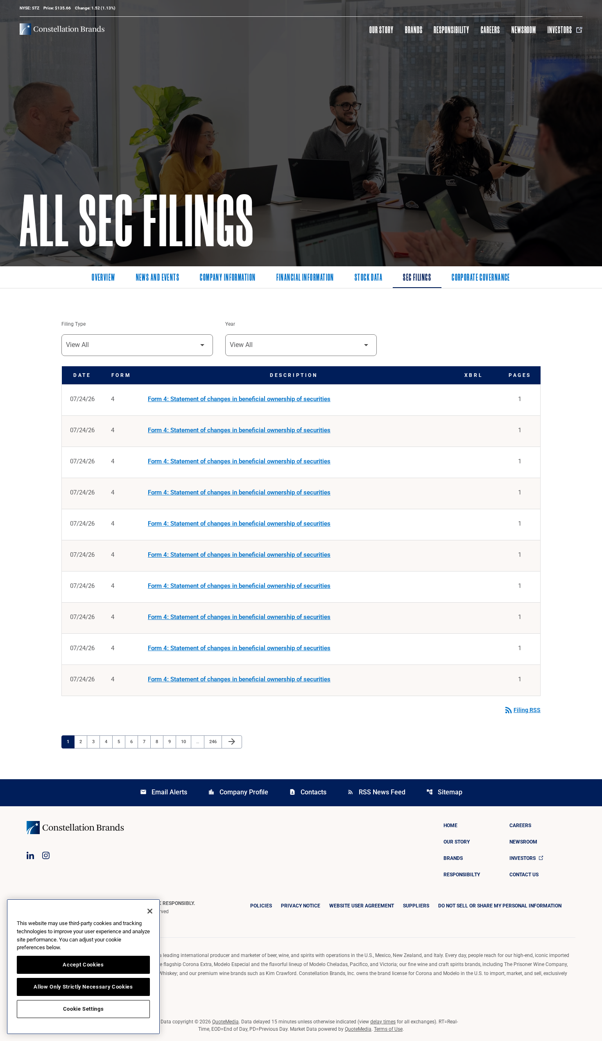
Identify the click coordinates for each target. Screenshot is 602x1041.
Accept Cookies (83, 965)
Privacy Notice (300, 906)
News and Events (158, 278)
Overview (103, 278)
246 (214, 741)
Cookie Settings (83, 1009)
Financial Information (305, 278)
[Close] (150, 911)
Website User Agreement (361, 906)
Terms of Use (388, 1029)
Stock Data (368, 278)
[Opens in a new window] (30, 855)
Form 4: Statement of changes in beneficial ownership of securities (239, 399)
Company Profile (238, 792)
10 (186, 741)
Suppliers (416, 906)
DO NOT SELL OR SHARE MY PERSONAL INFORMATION (499, 906)
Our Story (381, 30)
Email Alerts (163, 792)
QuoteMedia (225, 1022)
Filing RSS (522, 710)
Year (230, 324)
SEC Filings (417, 278)
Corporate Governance (481, 278)
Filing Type (73, 324)
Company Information (228, 278)
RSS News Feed (376, 792)
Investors (560, 30)
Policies (261, 906)
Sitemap (444, 792)
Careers (490, 30)
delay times (383, 1022)
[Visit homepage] (62, 29)
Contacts (307, 792)
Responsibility (451, 30)
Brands (414, 30)
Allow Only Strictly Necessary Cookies (83, 987)
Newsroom (523, 30)
